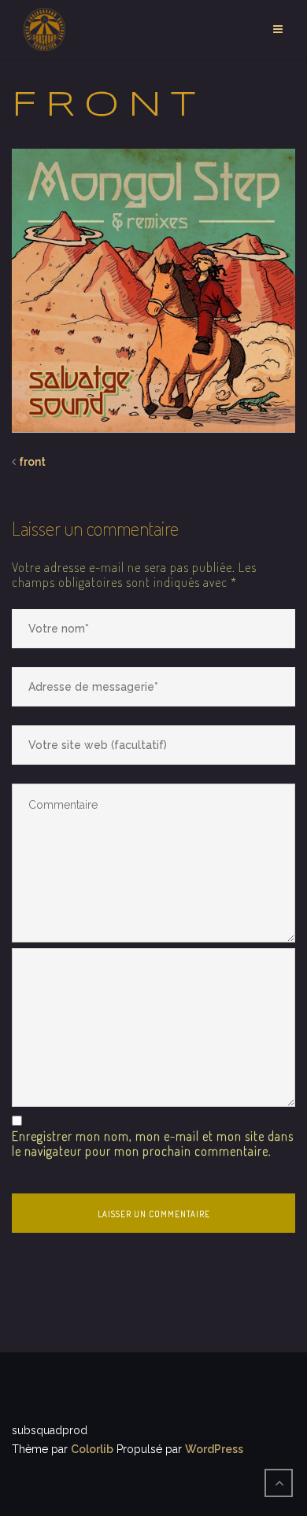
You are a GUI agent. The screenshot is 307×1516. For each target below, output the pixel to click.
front (32, 462)
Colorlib (92, 1449)
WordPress (214, 1449)
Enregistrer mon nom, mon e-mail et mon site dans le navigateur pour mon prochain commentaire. (153, 1144)
